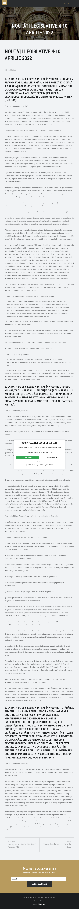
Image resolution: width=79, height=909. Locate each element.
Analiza (41, 465)
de (68, 3)
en (72, 3)
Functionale (31, 465)
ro (64, 3)
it (76, 3)
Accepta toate (27, 457)
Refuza (39, 462)
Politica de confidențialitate (40, 901)
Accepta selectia (52, 457)
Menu (4, 2)
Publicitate (50, 465)
